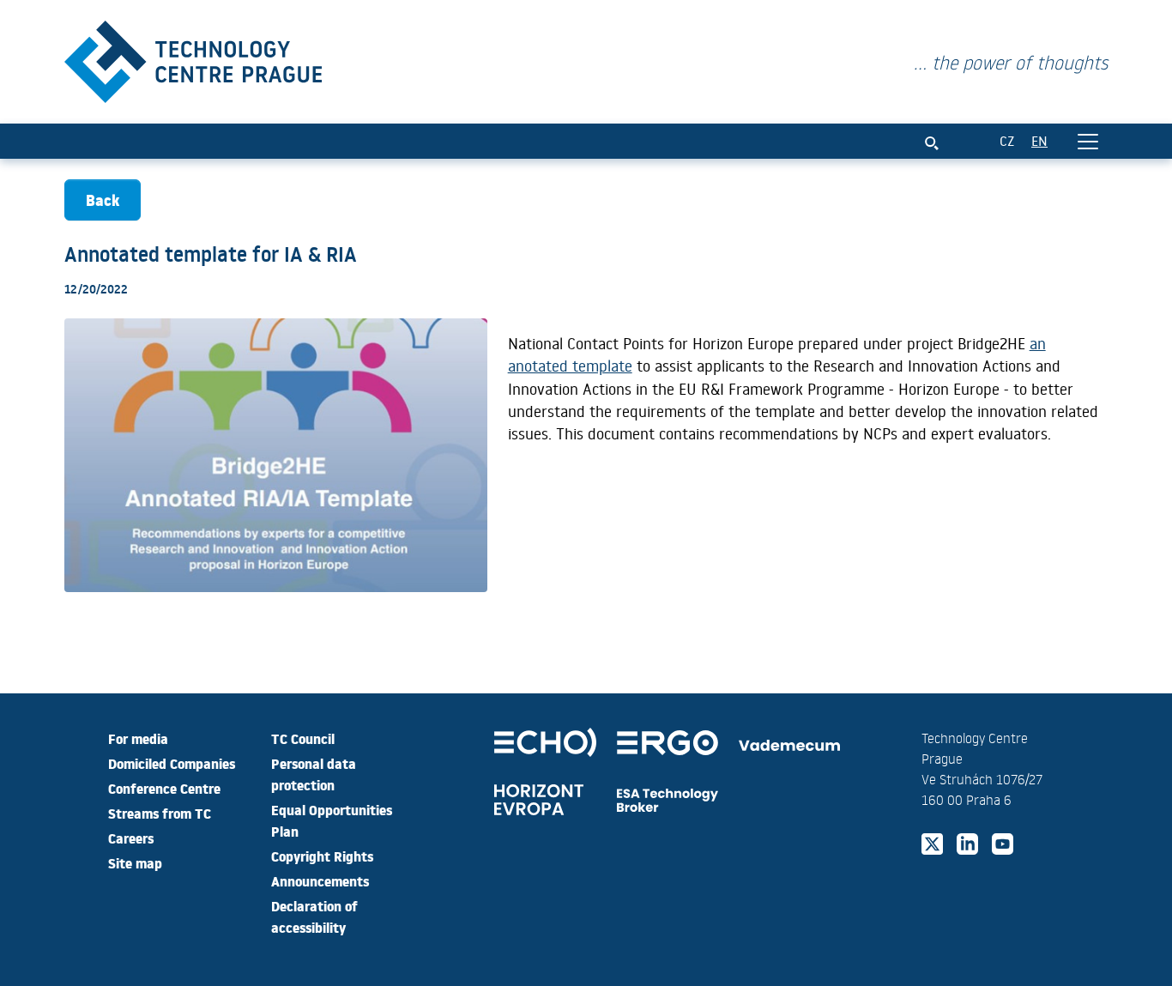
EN (1039, 140)
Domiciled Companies (171, 762)
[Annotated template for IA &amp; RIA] (193, 58)
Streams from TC (159, 812)
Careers (131, 837)
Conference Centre (164, 787)
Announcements (320, 880)
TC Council (303, 738)
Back (102, 199)
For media (138, 738)
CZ (1007, 140)
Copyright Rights (322, 855)
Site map (135, 862)
